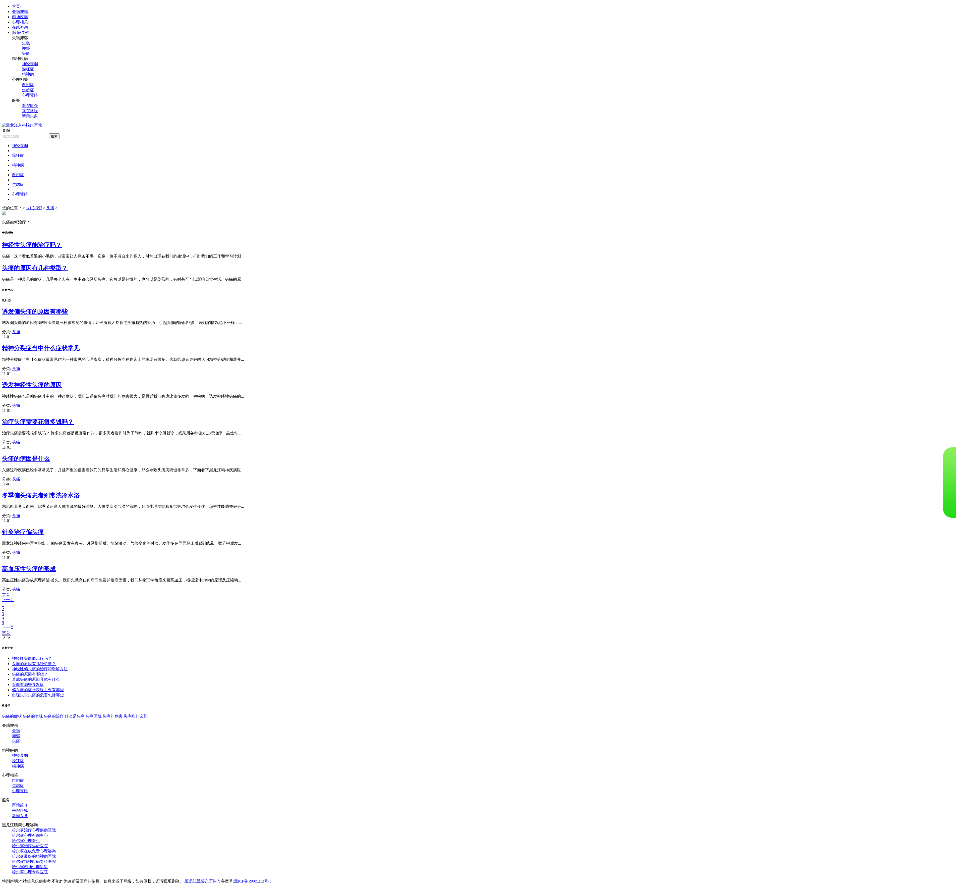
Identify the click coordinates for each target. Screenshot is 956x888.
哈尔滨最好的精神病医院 (34, 856)
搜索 (54, 136)
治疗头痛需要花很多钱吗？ (38, 421)
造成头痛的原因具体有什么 (36, 679)
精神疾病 (20, 17)
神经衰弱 (30, 64)
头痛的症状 (12, 716)
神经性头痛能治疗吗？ (32, 245)
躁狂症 (28, 69)
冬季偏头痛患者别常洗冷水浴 (41, 495)
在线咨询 (20, 27)
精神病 (28, 74)
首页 (16, 6)
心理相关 (20, 22)
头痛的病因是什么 (26, 458)
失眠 (26, 43)
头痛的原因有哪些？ (30, 674)
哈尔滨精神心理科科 (30, 867)
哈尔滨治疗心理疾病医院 (34, 830)
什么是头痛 (75, 716)
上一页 (8, 600)
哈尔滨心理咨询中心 (30, 835)
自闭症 (28, 85)
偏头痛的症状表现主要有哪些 (38, 690)
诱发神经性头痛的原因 (32, 385)
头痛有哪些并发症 (28, 684)
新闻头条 (30, 116)
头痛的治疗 (54, 716)
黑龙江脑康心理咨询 (202, 881)
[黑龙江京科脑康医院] (22, 125)
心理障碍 (30, 95)
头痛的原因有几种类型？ (35, 268)
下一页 (8, 627)
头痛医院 (94, 716)
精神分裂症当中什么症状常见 (41, 348)
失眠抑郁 (20, 11)
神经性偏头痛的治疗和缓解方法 (40, 669)
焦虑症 (28, 90)
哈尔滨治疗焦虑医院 (30, 846)
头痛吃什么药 (135, 716)
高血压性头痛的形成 (29, 569)
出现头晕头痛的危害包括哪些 (38, 695)
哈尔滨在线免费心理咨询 (34, 851)
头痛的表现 (33, 716)
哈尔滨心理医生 (26, 840)
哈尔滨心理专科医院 (30, 872)
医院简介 (30, 106)
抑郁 (26, 48)
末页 (6, 632)
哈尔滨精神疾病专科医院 (34, 861)
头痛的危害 (112, 716)
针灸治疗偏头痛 (23, 532)
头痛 (26, 53)
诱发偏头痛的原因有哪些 (35, 311)
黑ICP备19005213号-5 (252, 881)
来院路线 (30, 111)
